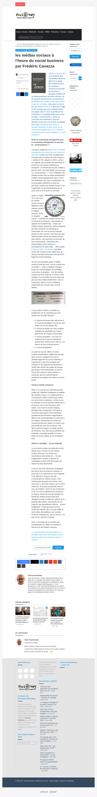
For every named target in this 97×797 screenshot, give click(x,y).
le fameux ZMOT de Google (41, 249)
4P (42, 313)
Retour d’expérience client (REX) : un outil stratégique (47, 755)
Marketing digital (28, 44)
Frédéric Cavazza (55, 73)
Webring (78, 130)
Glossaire (41, 32)
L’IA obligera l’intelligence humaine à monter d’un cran (49, 704)
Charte (72, 130)
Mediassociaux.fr (44, 107)
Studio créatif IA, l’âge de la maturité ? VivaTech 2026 (49, 718)
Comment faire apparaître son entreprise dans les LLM (49, 689)
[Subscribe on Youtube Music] (72, 107)
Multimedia (32, 32)
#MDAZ (47, 32)
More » (52, 592)
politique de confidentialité (67, 781)
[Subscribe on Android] (72, 101)
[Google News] (46, 554)
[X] (33, 595)
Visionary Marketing (28, 781)
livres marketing (20, 50)
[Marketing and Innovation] (25, 15)
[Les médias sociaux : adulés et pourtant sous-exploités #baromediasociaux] (58, 612)
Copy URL (58, 547)
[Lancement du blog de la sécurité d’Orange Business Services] (40, 611)
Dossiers (25, 32)
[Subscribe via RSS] (77, 107)
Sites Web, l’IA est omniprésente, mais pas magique (48, 711)
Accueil (18, 32)
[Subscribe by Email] (77, 101)
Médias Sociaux (40, 44)
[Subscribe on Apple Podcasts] (72, 96)
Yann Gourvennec (24, 74)
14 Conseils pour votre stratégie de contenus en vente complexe (48, 739)
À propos (63, 32)
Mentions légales (54, 781)
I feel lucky (76, 133)
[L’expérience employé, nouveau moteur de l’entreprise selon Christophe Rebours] (22, 611)
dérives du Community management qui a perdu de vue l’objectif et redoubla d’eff (48, 152)
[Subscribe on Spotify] (77, 96)
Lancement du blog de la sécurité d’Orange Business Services (40, 620)
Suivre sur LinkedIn (79, 65)
